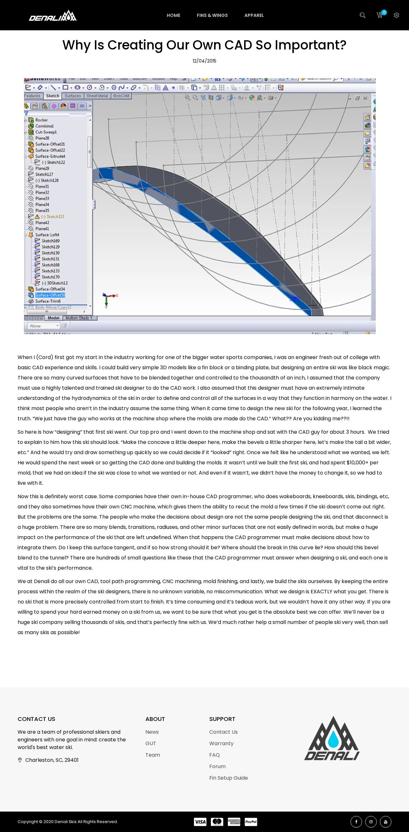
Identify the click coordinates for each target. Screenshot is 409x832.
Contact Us (223, 732)
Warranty (221, 743)
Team (152, 755)
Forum (217, 766)
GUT (150, 743)
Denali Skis (66, 822)
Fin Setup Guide (228, 778)
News (152, 732)
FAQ (214, 755)
